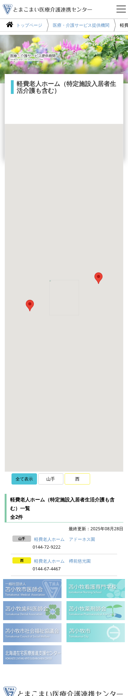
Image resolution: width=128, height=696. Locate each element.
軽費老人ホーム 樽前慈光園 (62, 561)
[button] (98, 278)
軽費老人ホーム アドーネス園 (64, 539)
